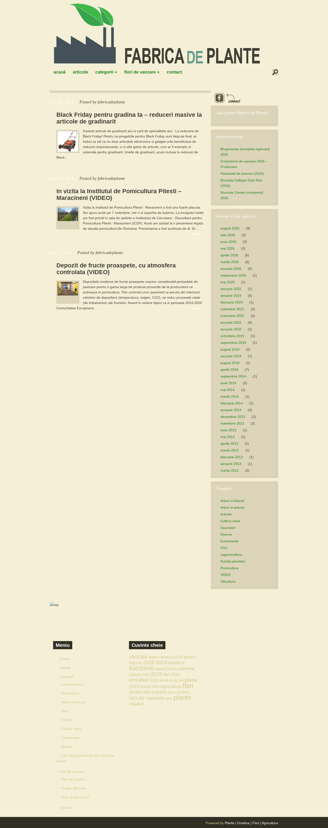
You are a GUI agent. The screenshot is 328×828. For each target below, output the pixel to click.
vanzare (138, 657)
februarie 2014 (231, 403)
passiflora (176, 663)
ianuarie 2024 (230, 295)
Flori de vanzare (141, 72)
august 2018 (229, 363)
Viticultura (227, 581)
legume (135, 662)
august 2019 (229, 349)
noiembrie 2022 (232, 309)
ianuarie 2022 (230, 322)
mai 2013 (227, 437)
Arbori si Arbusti (232, 501)
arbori (153, 657)
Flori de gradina (73, 779)
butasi (145, 686)
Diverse (226, 534)
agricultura (171, 686)
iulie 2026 (227, 235)
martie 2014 (229, 396)
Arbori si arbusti (232, 507)
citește (195, 158)
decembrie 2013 (232, 417)
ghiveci (190, 657)
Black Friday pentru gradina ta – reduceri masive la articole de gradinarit (129, 118)
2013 (133, 698)
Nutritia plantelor (232, 561)
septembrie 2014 (233, 376)
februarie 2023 (231, 302)
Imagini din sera (73, 788)
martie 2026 (229, 262)
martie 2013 (229, 450)
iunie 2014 (228, 383)
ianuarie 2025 (230, 289)
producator (140, 691)
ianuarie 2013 (230, 464)
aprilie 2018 (229, 369)
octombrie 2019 (232, 336)
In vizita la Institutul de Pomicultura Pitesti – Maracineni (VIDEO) (119, 194)
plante (182, 697)
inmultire (139, 680)
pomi (172, 692)
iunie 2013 (228, 430)
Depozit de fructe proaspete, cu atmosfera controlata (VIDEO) (116, 268)
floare (172, 668)
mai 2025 (227, 282)
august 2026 (229, 228)
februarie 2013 (231, 457)
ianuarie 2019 (230, 356)
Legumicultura (231, 554)
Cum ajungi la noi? (75, 797)
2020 (154, 680)
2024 (178, 657)
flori (188, 685)
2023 (161, 662)
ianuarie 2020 (230, 329)
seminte (186, 668)
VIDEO (225, 575)
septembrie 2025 (233, 275)
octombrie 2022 (232, 316)
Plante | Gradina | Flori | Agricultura (251, 823)
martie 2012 (229, 470)
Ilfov (155, 686)
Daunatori (227, 528)
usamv (160, 669)
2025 (156, 674)
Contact (174, 72)
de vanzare (151, 698)
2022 (134, 686)
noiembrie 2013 (232, 423)
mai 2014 (227, 390)
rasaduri (136, 703)
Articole (80, 72)
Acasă (60, 72)
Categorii (106, 72)
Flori (223, 548)
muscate (176, 680)
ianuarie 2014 (230, 410)
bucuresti (141, 668)
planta (191, 680)
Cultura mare (230, 521)
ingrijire (159, 691)
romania (166, 657)
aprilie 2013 (229, 443)
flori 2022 (171, 674)
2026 (148, 662)
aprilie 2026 (229, 255)
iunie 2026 (228, 242)
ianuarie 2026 (230, 269)
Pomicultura (229, 568)
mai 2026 (227, 248)
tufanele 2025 (139, 675)
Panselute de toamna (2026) (242, 173)
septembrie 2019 (233, 343)
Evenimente (229, 541)
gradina (182, 692)
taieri (169, 698)
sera (163, 680)
